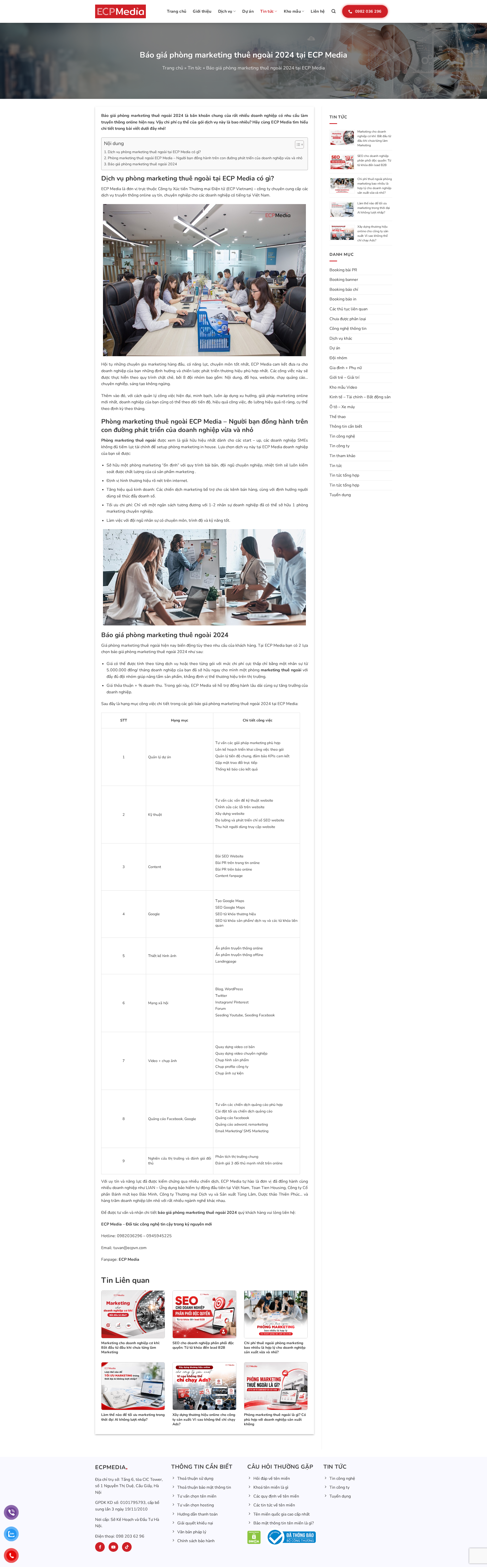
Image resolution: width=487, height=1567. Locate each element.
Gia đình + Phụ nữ (345, 368)
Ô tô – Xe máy (342, 407)
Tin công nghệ (342, 436)
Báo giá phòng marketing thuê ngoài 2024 (142, 115)
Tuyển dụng (340, 495)
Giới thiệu (202, 11)
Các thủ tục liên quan (348, 309)
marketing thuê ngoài (281, 670)
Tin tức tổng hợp (344, 475)
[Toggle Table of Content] (297, 144)
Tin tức (267, 11)
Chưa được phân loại (347, 319)
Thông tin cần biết (345, 426)
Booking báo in (342, 299)
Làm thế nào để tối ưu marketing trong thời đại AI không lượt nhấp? (373, 207)
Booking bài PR (343, 270)
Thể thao (337, 417)
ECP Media (128, 1259)
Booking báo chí (343, 289)
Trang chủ (176, 11)
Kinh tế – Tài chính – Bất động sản (360, 397)
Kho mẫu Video (343, 387)
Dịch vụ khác (340, 338)
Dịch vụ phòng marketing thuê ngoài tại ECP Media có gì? (154, 151)
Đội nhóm (338, 358)
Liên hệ (318, 11)
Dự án (248, 11)
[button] (334, 11)
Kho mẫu (292, 11)
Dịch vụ (225, 11)
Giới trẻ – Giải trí (344, 377)
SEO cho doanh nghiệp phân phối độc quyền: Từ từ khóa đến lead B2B (374, 160)
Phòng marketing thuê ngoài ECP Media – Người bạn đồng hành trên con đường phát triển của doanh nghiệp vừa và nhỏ (205, 157)
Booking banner (343, 279)
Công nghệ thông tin (348, 328)
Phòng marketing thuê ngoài (128, 440)
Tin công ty (339, 446)
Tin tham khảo (342, 456)
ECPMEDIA (110, 1467)
